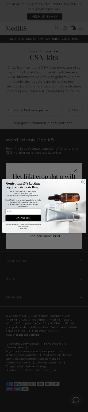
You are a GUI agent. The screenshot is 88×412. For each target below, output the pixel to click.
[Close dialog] (83, 182)
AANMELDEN (23, 218)
